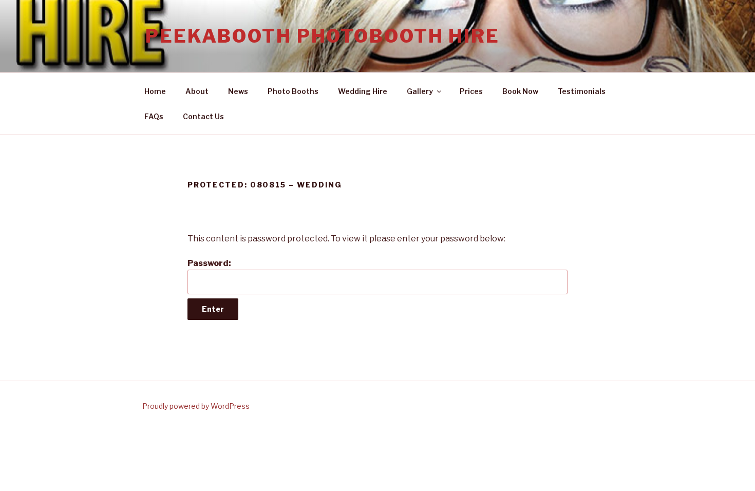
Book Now (520, 91)
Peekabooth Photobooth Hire (322, 36)
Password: (209, 263)
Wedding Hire (362, 91)
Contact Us (203, 116)
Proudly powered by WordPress (196, 406)
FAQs (153, 116)
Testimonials (582, 91)
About (197, 91)
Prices (471, 91)
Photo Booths (293, 91)
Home (155, 91)
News (238, 91)
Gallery (420, 91)
